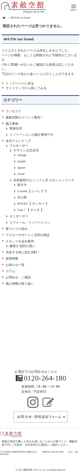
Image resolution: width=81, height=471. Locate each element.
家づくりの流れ (17, 228)
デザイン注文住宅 (26, 150)
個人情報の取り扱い (20, 283)
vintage (22, 155)
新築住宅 (15, 128)
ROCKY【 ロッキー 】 (33, 203)
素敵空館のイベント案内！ (24, 117)
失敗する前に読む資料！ (23, 252)
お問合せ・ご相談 (18, 277)
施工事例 (12, 123)
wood (20, 174)
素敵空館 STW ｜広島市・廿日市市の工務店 (39, 443)
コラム (10, 271)
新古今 (22, 185)
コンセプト (13, 111)
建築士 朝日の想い (22, 246)
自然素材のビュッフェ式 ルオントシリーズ (44, 180)
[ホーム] (4, 18)
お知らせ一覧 (15, 265)
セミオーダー (18, 216)
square (21, 167)
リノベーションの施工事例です (31, 134)
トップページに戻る (20, 83)
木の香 (22, 197)
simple (21, 161)
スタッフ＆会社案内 (20, 241)
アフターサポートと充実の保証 (28, 235)
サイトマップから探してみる (26, 88)
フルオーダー (18, 145)
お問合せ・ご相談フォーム (41, 416)
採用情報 (12, 258)
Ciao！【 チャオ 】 (30, 210)
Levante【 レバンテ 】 (32, 191)
